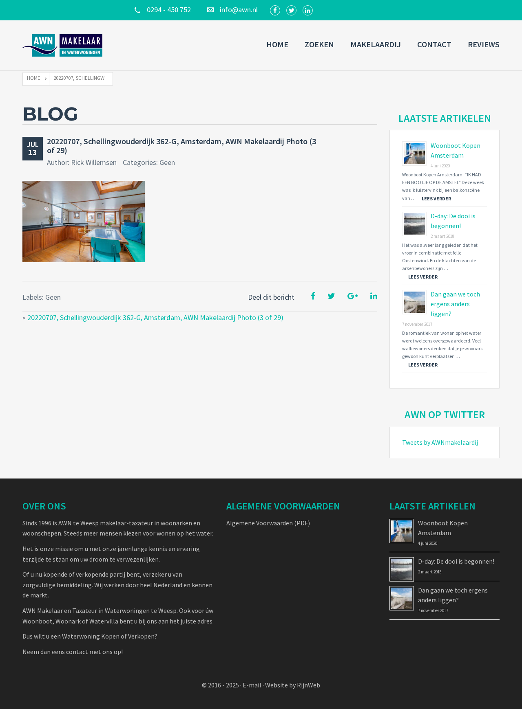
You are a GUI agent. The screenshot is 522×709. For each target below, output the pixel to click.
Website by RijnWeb (292, 685)
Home (277, 44)
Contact (434, 44)
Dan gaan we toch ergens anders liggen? (455, 304)
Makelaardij (375, 44)
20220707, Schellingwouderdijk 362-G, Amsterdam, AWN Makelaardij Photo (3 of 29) (181, 145)
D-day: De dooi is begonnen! (456, 561)
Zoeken (319, 44)
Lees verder (436, 198)
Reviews (484, 44)
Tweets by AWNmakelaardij (440, 442)
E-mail (252, 685)
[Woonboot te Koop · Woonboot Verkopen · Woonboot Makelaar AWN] (63, 45)
